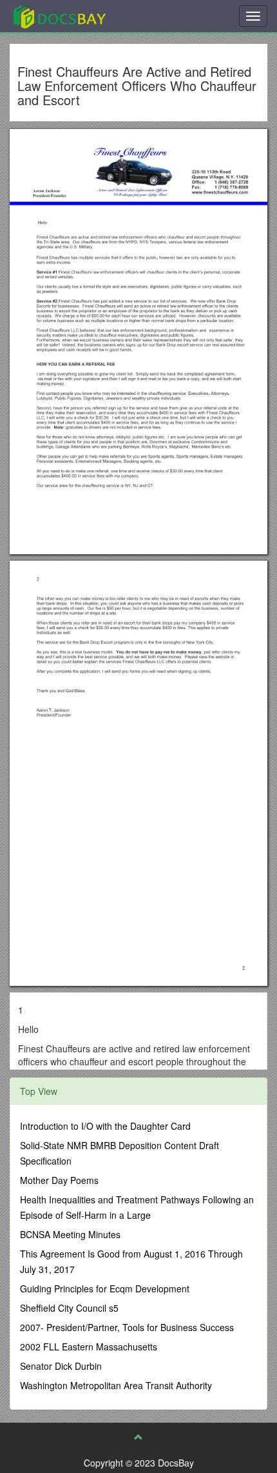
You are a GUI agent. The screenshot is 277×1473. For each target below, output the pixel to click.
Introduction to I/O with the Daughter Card (105, 1125)
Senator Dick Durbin (61, 1365)
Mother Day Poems (59, 1180)
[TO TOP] (138, 1436)
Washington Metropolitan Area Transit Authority (116, 1385)
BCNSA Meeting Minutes (70, 1234)
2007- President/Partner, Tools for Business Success (127, 1327)
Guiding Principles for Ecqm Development (104, 1288)
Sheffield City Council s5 (69, 1307)
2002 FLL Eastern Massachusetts (88, 1346)
